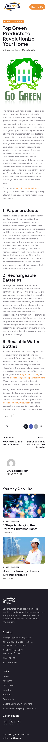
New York (8, 416)
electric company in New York (16, 402)
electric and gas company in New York (27, 377)
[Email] (36, 426)
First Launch (15, 738)
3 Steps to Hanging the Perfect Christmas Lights (20, 527)
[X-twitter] (12, 722)
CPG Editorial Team (17, 470)
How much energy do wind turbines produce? (21, 572)
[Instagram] (18, 722)
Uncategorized (13, 22)
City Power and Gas (29, 374)
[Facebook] (31, 426)
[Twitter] (25, 426)
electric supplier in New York (29, 188)
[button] (8, 426)
